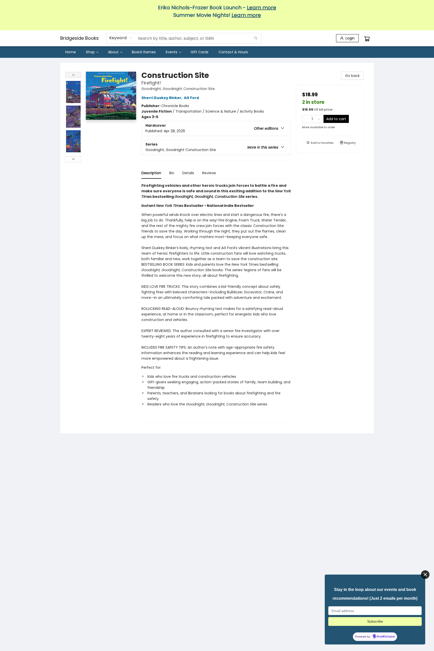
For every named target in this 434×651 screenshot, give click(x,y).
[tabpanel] (216, 302)
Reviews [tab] (209, 172)
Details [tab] (188, 172)
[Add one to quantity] (319, 119)
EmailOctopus (386, 636)
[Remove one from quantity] (305, 119)
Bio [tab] (171, 172)
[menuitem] (70, 52)
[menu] (217, 52)
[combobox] (120, 38)
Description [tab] (151, 172)
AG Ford (191, 97)
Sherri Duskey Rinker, (162, 97)
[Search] (256, 38)
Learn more (261, 7)
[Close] (425, 574)
